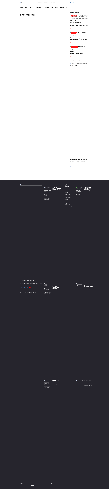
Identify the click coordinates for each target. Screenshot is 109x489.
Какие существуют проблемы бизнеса (25, 34)
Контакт (53, 2)
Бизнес (31, 7)
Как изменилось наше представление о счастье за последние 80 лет (88, 383)
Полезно (62, 7)
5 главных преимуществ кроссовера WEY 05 (88, 285)
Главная (40, 2)
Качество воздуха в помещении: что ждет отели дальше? (43, 31)
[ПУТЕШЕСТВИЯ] (79, 49)
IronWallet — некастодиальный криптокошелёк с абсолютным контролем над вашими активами (79, 24)
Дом (21, 7)
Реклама (46, 2)
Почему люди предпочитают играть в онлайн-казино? (79, 160)
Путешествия (54, 7)
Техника (46, 7)
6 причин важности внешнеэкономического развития (43, 142)
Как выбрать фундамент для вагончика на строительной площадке (79, 39)
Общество (38, 7)
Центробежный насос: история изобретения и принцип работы (88, 189)
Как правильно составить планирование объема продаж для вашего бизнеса (58, 35)
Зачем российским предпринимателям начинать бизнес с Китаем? (26, 57)
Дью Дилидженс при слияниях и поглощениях (59, 140)
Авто (25, 7)
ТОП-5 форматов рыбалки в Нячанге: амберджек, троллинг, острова (78, 53)
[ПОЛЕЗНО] (79, 18)
